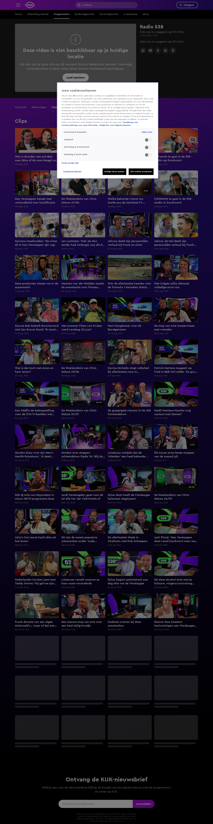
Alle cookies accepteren (141, 171)
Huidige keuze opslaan (114, 171)
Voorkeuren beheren (72, 171)
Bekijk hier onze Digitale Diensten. (115, 125)
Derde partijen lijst (70, 163)
